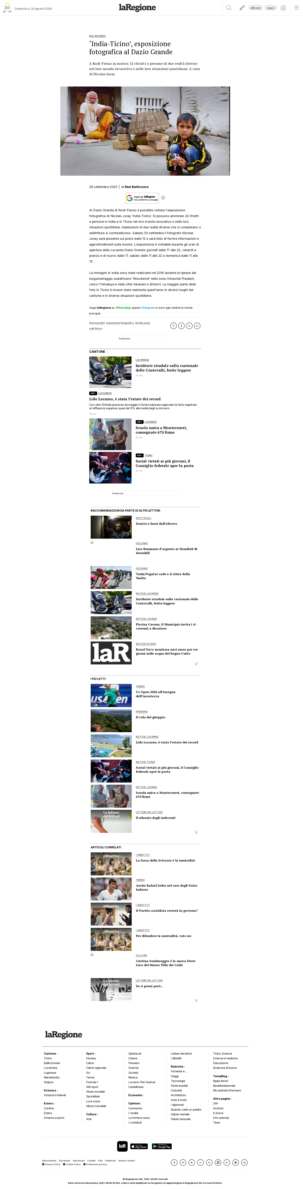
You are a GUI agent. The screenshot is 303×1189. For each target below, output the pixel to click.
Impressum (79, 1160)
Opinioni (134, 1103)
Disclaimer (64, 1160)
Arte (89, 1119)
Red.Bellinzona (137, 187)
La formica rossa (139, 1118)
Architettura (178, 1095)
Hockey (91, 1058)
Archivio (218, 1108)
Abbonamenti (49, 1160)
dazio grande (97, 322)
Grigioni (48, 1082)
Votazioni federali (55, 1095)
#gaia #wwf (220, 1081)
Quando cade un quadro (186, 1109)
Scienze (133, 1067)
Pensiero (134, 1063)
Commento (135, 1108)
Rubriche (177, 1066)
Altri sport (92, 1087)
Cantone (50, 1053)
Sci (88, 1072)
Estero (49, 1103)
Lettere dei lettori (181, 1053)
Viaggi (175, 1076)
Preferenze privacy (96, 1164)
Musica (132, 1077)
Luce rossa (93, 1101)
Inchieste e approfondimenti (181, 1071)
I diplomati (177, 1105)
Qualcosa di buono (225, 1067)
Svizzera (50, 1090)
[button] (174, 1162)
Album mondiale (96, 1106)
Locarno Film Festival (141, 1082)
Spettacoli (134, 1053)
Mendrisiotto (52, 1077)
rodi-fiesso (95, 328)
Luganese (50, 1072)
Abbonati (256, 7)
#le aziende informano (227, 1090)
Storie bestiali (179, 1085)
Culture (91, 1114)
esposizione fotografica (120, 322)
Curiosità (176, 1090)
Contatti (91, 1160)
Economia (135, 1095)
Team (216, 1122)
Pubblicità (110, 1160)
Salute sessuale (181, 1119)
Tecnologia (178, 1081)
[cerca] (229, 8)
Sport (90, 1053)
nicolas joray (142, 322)
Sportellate (93, 1096)
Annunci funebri (126, 1160)
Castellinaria (135, 1087)
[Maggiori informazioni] (163, 198)
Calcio (90, 1063)
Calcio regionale (96, 1067)
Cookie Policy (73, 1164)
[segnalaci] (242, 8)
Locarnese (50, 1067)
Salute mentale (180, 1114)
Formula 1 (92, 1082)
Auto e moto (179, 1100)
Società (133, 1072)
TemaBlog (220, 1076)
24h (215, 1103)
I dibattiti (176, 1058)
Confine (49, 1108)
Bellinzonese (52, 1063)
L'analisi (133, 1113)
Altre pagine (222, 1098)
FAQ (100, 1160)
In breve (218, 1113)
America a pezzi (54, 1118)
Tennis (90, 1077)
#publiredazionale (224, 1085)
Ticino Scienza (222, 1053)
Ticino (48, 1058)
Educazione (220, 1063)
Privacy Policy (52, 1164)
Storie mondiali (95, 1091)
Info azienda (221, 1118)
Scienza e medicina (225, 1058)
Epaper (271, 7)
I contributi (135, 1122)
